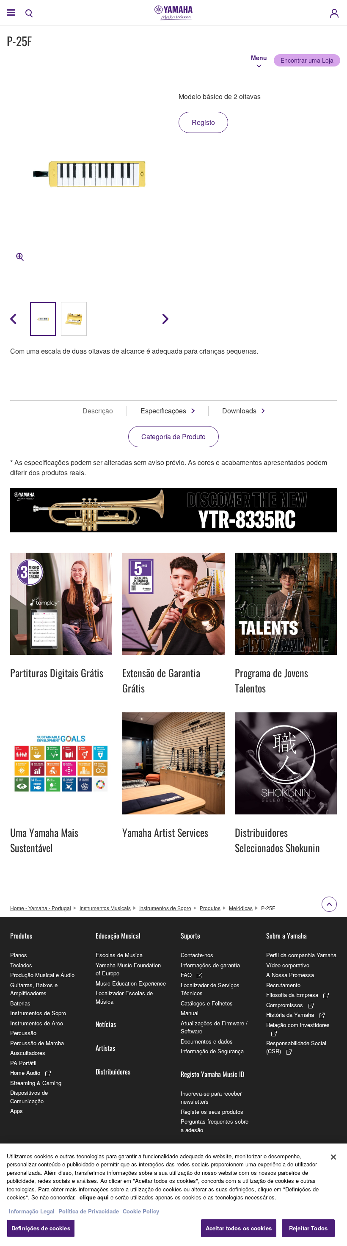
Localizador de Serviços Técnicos (210, 989)
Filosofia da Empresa (292, 995)
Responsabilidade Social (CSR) (296, 1047)
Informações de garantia (210, 965)
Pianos (18, 955)
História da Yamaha (290, 1015)
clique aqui (94, 1197)
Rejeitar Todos (308, 1228)
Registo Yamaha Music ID (212, 1074)
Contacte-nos (197, 955)
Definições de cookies (40, 1228)
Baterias (20, 1003)
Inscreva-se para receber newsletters (211, 1097)
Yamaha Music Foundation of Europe (128, 969)
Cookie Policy (141, 1211)
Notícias (106, 1024)
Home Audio (25, 1073)
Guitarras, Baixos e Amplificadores (34, 989)
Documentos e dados (207, 1041)
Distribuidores (113, 1071)
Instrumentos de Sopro (165, 907)
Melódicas (241, 907)
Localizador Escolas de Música (124, 997)
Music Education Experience (131, 983)
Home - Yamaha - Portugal (40, 907)
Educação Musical (118, 935)
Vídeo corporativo (287, 965)
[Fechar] (333, 1157)
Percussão (23, 1033)
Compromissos (284, 1005)
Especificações (163, 410)
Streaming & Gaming (35, 1083)
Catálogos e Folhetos (207, 1003)
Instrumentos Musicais (105, 907)
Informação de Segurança (212, 1051)
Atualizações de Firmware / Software (214, 1027)
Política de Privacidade (88, 1211)
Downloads (239, 410)
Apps (16, 1111)
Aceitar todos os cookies (239, 1228)
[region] (173, 1195)
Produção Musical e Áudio (42, 975)
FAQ (186, 975)
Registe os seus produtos (212, 1112)
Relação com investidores (298, 1025)
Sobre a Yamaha (286, 935)
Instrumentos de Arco (36, 1023)
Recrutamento (283, 985)
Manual (189, 1013)
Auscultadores (27, 1053)
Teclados (21, 965)
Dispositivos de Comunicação (29, 1096)
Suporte (190, 935)
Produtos (210, 907)
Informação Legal (32, 1211)
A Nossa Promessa (290, 975)
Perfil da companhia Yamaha (301, 955)
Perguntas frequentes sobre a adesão (214, 1125)
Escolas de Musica (119, 955)
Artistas (105, 1048)
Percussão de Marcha (37, 1043)
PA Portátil (23, 1063)
